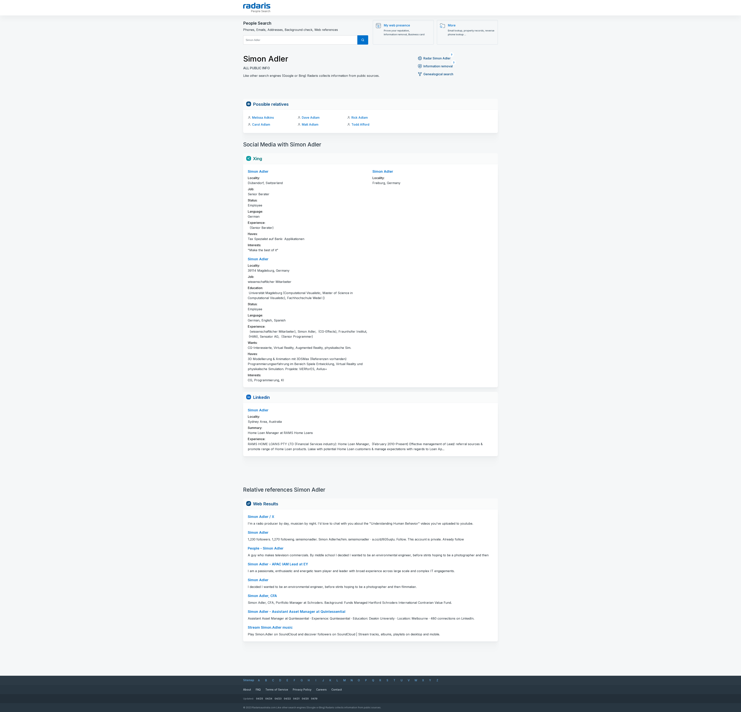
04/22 (287, 698)
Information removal (438, 66)
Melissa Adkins (263, 117)
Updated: (248, 698)
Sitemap (248, 680)
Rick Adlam (359, 117)
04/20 (305, 698)
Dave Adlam (311, 117)
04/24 (268, 698)
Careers (321, 689)
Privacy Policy (302, 689)
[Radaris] (256, 5)
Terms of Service (276, 689)
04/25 (259, 698)
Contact (336, 689)
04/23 (278, 698)
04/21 (296, 698)
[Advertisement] (370, 90)
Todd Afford (360, 124)
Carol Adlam (261, 124)
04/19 (314, 698)
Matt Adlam (310, 124)
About (247, 689)
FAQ (258, 689)
